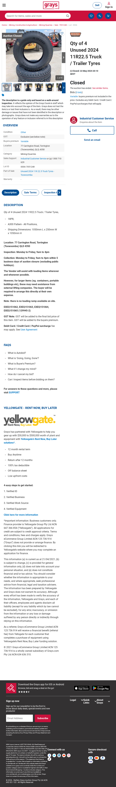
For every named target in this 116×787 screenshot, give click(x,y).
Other (23, 132)
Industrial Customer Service (33, 158)
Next (63, 57)
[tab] (10, 193)
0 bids (79, 92)
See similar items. (100, 88)
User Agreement (29, 329)
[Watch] (62, 33)
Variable (24, 141)
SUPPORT (14, 392)
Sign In (109, 7)
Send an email (92, 140)
